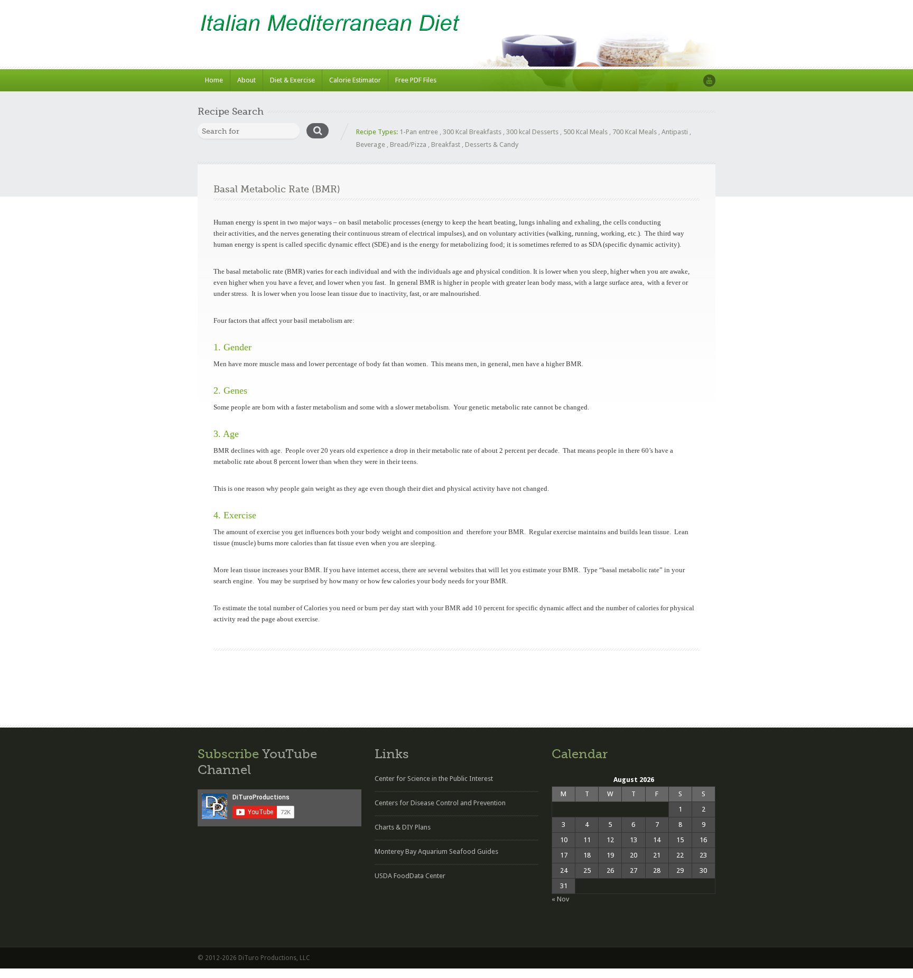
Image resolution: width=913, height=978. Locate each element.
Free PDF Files (415, 80)
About (246, 80)
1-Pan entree (418, 132)
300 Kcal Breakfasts (472, 132)
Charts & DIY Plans (403, 827)
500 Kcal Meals (585, 132)
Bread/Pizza (408, 144)
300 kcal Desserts (532, 132)
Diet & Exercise (292, 80)
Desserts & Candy (491, 144)
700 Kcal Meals (634, 132)
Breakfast (445, 144)
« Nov (560, 899)
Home (214, 80)
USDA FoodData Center (410, 876)
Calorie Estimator (355, 80)
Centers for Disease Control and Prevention (440, 803)
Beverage (370, 144)
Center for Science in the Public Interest (434, 779)
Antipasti (675, 132)
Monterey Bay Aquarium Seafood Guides (436, 851)
